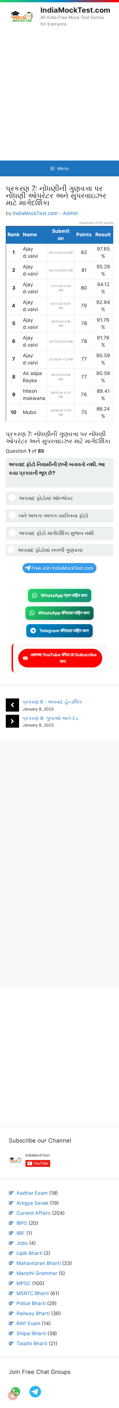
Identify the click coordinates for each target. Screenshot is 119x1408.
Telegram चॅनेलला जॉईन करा (64, 630)
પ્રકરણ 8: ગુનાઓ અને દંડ (50, 718)
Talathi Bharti (31, 1343)
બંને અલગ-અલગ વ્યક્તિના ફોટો (53, 516)
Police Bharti (31, 1303)
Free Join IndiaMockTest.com (62, 568)
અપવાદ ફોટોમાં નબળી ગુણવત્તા (50, 550)
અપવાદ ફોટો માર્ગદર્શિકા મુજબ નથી (56, 533)
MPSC (23, 1283)
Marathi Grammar (36, 1273)
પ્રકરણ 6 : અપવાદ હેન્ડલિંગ (52, 702)
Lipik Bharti (29, 1253)
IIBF (20, 1233)
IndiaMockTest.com (75, 10)
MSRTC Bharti (32, 1293)
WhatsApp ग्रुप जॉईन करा (64, 595)
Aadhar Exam (32, 1193)
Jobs (22, 1243)
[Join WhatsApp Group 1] (34, 1397)
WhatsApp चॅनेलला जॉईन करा (64, 613)
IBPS (21, 1223)
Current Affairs (33, 1213)
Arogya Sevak (32, 1203)
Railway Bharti (33, 1313)
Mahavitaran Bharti (38, 1263)
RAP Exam (28, 1323)
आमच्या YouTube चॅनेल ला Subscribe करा (63, 658)
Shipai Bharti (31, 1333)
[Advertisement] (59, 94)
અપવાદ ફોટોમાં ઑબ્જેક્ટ (46, 498)
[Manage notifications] (12, 1395)
